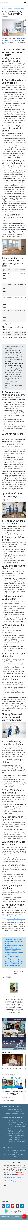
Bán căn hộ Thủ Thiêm (15, 1111)
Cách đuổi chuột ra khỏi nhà (13, 960)
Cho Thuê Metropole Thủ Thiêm (15, 1133)
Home (3, 8)
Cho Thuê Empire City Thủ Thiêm (16, 1132)
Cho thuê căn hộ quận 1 (13, 1137)
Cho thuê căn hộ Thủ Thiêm (14, 1130)
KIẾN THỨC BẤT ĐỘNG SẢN (17, 8)
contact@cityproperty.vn (16, 1177)
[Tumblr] (17, 1206)
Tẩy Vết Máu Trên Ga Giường (13, 939)
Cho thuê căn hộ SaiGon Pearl (15, 1122)
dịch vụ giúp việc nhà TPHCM (14, 962)
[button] (25, 2)
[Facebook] (3, 1206)
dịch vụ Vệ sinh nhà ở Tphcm (13, 963)
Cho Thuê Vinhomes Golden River (16, 1139)
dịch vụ (8, 977)
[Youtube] (12, 1206)
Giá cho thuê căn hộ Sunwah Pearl (16, 1124)
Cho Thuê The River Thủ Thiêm (15, 1135)
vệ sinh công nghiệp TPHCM (13, 965)
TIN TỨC (8, 8)
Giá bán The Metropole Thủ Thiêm (15, 1113)
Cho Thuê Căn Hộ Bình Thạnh (15, 1120)
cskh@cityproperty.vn (16, 1181)
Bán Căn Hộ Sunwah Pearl (15, 1109)
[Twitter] (8, 1206)
